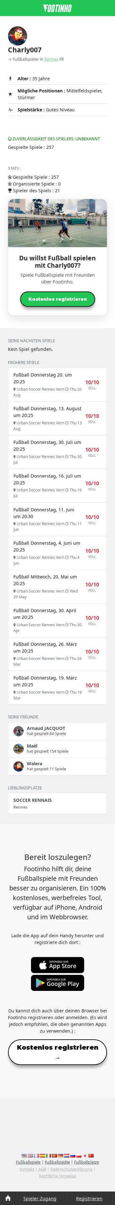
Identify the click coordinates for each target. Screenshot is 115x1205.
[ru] (72, 1155)
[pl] (78, 1155)
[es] (42, 1155)
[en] (24, 1155)
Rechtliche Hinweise (57, 1176)
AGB (42, 1169)
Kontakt (27, 1169)
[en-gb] (30, 1155)
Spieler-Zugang (40, 1198)
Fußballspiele (28, 1162)
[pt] (54, 1155)
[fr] (36, 1155)
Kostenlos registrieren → (57, 1052)
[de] (60, 1155)
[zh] (91, 1155)
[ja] (85, 1155)
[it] (48, 1155)
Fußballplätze (86, 1162)
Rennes (51, 59)
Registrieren (89, 1198)
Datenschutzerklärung (71, 1169)
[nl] (66, 1155)
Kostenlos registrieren (57, 299)
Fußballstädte (57, 1162)
